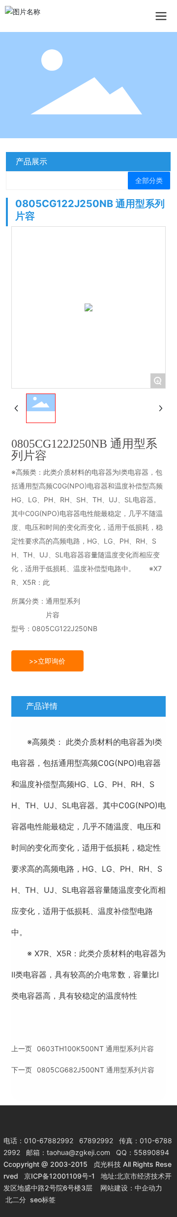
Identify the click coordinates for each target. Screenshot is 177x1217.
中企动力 (148, 1188)
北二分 (15, 1199)
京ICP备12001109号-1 (59, 1176)
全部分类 (149, 180)
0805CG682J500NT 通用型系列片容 (95, 1069)
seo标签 (43, 1199)
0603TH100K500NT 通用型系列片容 (95, 1048)
